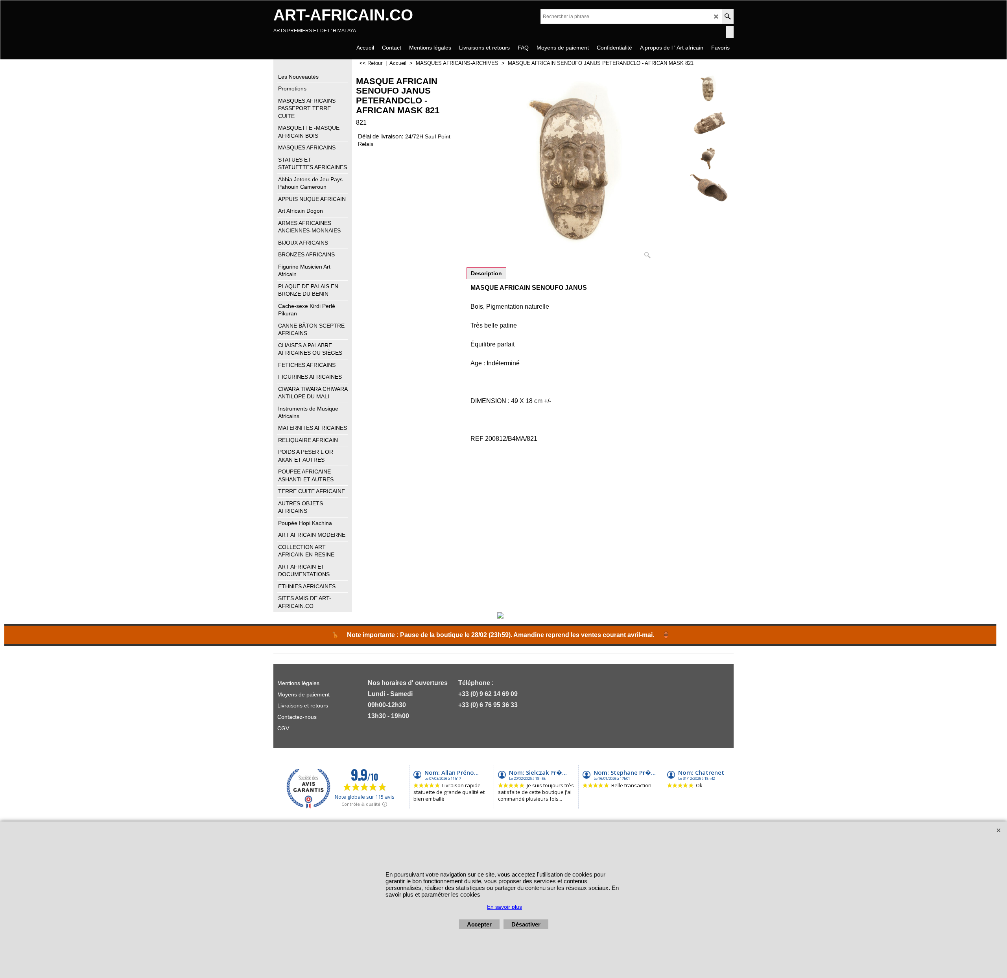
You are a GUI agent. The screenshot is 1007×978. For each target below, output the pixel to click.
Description (486, 273)
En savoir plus (504, 907)
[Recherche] (727, 16)
